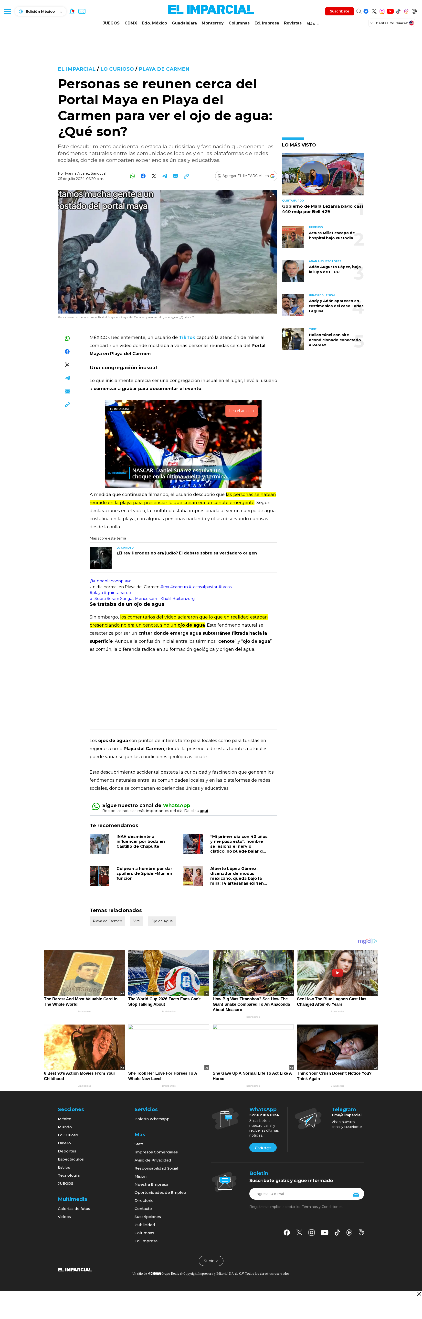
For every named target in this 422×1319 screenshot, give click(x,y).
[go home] (75, 1269)
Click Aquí (263, 1148)
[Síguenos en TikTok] (398, 10)
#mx (164, 587)
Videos (64, 1216)
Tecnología (69, 1175)
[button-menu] (7, 11)
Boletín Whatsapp (152, 1118)
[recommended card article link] (101, 558)
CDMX (131, 23)
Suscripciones (148, 1216)
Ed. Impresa (266, 23)
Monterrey (213, 23)
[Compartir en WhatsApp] (132, 176)
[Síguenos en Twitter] (374, 10)
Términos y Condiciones (322, 1207)
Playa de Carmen (164, 69)
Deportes (67, 1151)
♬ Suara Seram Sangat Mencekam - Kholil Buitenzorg (142, 598)
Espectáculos (71, 1159)
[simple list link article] (323, 176)
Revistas (293, 23)
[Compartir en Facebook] (143, 176)
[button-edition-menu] (371, 23)
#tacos (225, 587)
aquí (204, 810)
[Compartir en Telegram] (164, 176)
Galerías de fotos (74, 1208)
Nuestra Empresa (151, 1184)
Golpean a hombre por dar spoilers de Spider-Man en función (144, 873)
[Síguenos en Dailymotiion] (361, 1232)
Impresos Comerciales (156, 1152)
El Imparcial (76, 69)
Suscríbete (339, 11)
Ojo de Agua (162, 921)
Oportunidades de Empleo (160, 1192)
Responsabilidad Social (156, 1168)
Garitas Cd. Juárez (392, 23)
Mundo (65, 1127)
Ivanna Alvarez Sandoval (85, 173)
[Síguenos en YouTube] (390, 10)
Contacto (143, 1208)
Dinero (64, 1143)
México (64, 1118)
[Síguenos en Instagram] (382, 10)
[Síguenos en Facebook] (366, 10)
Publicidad (145, 1224)
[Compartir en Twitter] (154, 176)
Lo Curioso (68, 1135)
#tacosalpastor (203, 587)
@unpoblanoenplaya (110, 581)
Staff (139, 1144)
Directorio (144, 1200)
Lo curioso (117, 69)
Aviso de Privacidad (153, 1160)
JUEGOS (111, 23)
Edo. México (154, 23)
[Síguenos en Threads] (406, 10)
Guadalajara (184, 23)
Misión (141, 1176)
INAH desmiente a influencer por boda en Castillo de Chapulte (140, 841)
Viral (136, 921)
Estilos (64, 1167)
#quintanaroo (117, 592)
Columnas (239, 23)
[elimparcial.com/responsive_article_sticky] (419, 1294)
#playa (96, 592)
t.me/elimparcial (346, 1115)
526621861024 (264, 1115)
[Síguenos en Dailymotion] (414, 10)
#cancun (179, 587)
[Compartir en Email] (175, 176)
